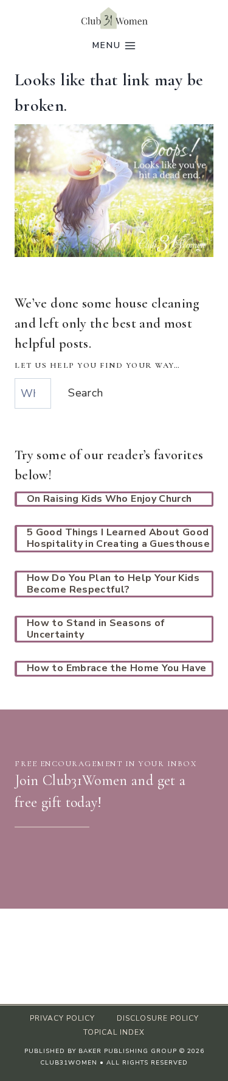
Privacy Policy (62, 1018)
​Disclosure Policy (158, 1018)
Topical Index (114, 1032)
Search (85, 393)
